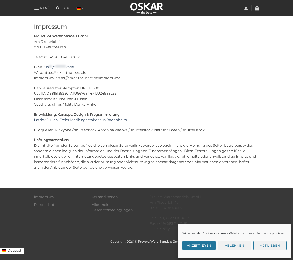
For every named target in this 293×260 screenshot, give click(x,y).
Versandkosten (105, 197)
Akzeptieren (199, 245)
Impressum (44, 197)
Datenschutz (45, 205)
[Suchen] (57, 8)
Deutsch (69, 8)
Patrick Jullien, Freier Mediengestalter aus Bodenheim (80, 120)
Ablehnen (234, 245)
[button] (42, 8)
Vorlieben (270, 245)
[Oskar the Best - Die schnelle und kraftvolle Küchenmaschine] (146, 8)
